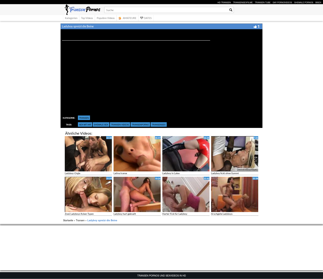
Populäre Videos (106, 17)
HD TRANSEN (224, 2)
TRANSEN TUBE (263, 2)
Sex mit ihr (85, 124)
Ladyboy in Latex (171, 173)
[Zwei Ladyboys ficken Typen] (88, 194)
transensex (159, 124)
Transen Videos (120, 124)
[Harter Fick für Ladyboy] (185, 194)
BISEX (318, 2)
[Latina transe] (137, 153)
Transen (84, 117)
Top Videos (87, 17)
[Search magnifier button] (231, 10)
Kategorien (71, 17)
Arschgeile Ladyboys (221, 213)
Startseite (68, 220)
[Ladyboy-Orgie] (88, 153)
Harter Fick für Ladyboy (174, 213)
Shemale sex (101, 124)
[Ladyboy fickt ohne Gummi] (234, 153)
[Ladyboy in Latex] (185, 153)
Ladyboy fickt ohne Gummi (225, 173)
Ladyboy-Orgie (72, 173)
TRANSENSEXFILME (243, 2)
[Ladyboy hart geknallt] (137, 194)
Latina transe (120, 173)
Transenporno (140, 124)
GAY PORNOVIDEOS (282, 2)
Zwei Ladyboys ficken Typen (79, 213)
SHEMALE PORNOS (303, 2)
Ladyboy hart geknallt (125, 213)
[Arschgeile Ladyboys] (234, 194)
